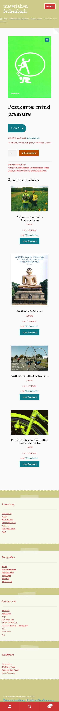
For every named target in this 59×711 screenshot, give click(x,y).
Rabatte (5, 525)
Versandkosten (33, 138)
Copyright (6, 575)
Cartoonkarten (36, 168)
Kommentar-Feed (10, 670)
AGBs (4, 566)
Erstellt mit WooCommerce (40, 700)
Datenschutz (8, 572)
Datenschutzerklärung (14, 700)
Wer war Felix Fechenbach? (15, 625)
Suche (29, 706)
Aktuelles (6, 613)
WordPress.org (8, 673)
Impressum (7, 581)
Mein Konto (7, 519)
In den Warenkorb (29, 152)
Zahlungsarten (8, 528)
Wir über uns (8, 619)
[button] (47, 40)
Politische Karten (22, 171)
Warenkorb (6, 513)
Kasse (4, 516)
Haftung (5, 578)
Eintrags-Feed (8, 667)
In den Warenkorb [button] (30, 241)
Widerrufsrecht (9, 569)
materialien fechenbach (15, 8)
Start (5, 19)
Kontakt (5, 610)
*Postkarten (23, 168)
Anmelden (7, 663)
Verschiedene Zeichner (19, 19)
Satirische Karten (38, 171)
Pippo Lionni (36, 19)
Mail (4, 531)
